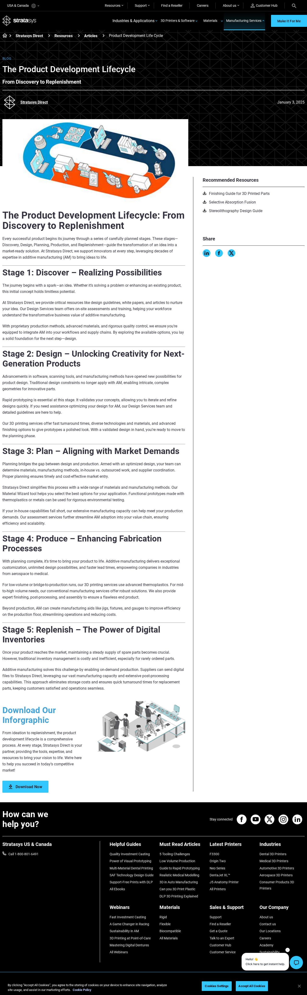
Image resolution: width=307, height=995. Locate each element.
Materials (210, 21)
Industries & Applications (133, 20)
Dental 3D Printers (273, 854)
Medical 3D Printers (274, 861)
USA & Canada (18, 5)
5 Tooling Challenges (174, 854)
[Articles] (103, 35)
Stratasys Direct (29, 36)
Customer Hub (266, 5)
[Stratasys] (19, 21)
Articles (90, 36)
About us (229, 5)
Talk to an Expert (222, 938)
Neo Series (217, 868)
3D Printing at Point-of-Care (130, 938)
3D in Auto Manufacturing (178, 882)
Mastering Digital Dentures (129, 945)
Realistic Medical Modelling (179, 875)
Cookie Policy (82, 990)
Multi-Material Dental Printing (131, 868)
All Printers (218, 889)
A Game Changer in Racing (129, 924)
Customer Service (223, 952)
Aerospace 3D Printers (276, 875)
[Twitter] (231, 253)
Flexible (165, 924)
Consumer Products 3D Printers (277, 885)
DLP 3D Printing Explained (178, 896)
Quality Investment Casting (130, 854)
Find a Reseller (172, 5)
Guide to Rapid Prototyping (179, 868)
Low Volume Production (177, 861)
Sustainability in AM (124, 931)
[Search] (294, 5)
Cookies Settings (217, 986)
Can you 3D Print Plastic (177, 889)
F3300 (214, 854)
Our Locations (270, 931)
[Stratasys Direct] (49, 35)
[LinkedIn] (206, 253)
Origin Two (218, 861)
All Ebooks (117, 889)
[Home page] (3, 36)
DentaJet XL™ (220, 875)
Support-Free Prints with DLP (131, 882)
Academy (266, 945)
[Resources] (79, 35)
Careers (202, 5)
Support (141, 5)
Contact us (268, 924)
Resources (112, 5)
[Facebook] (219, 253)
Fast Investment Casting (128, 917)
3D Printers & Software (178, 21)
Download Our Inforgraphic (29, 715)
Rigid (163, 917)
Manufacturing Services (243, 21)
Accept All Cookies (251, 986)
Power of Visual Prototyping (130, 861)
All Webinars (119, 952)
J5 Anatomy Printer (224, 882)
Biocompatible (170, 931)
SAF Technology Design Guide (132, 875)
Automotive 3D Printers (277, 868)
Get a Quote (218, 931)
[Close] (299, 986)
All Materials (168, 938)
